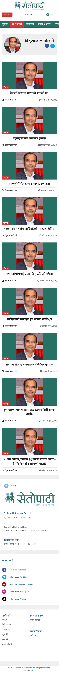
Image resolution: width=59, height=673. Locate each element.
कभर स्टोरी (17, 24)
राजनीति (30, 24)
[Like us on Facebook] (47, 46)
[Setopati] (29, 499)
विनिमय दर (6, 625)
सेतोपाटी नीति (7, 644)
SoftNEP (32, 670)
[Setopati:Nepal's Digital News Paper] (29, 6)
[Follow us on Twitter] (52, 46)
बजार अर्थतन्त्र (44, 24)
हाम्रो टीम (33, 635)
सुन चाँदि (5, 634)
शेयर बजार (6, 629)
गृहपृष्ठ (4, 620)
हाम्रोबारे (5, 639)
